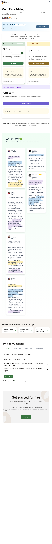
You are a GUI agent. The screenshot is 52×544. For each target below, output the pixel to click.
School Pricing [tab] (28, 348)
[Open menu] (49, 2)
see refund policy (33, 125)
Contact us (16, 381)
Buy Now (13, 63)
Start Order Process (38, 63)
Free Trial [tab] (7, 348)
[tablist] (26, 349)
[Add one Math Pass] (22, 53)
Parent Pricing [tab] (17, 348)
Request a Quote (26, 103)
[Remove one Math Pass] (12, 53)
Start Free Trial (43, 26)
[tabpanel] (26, 365)
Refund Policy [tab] (39, 348)
